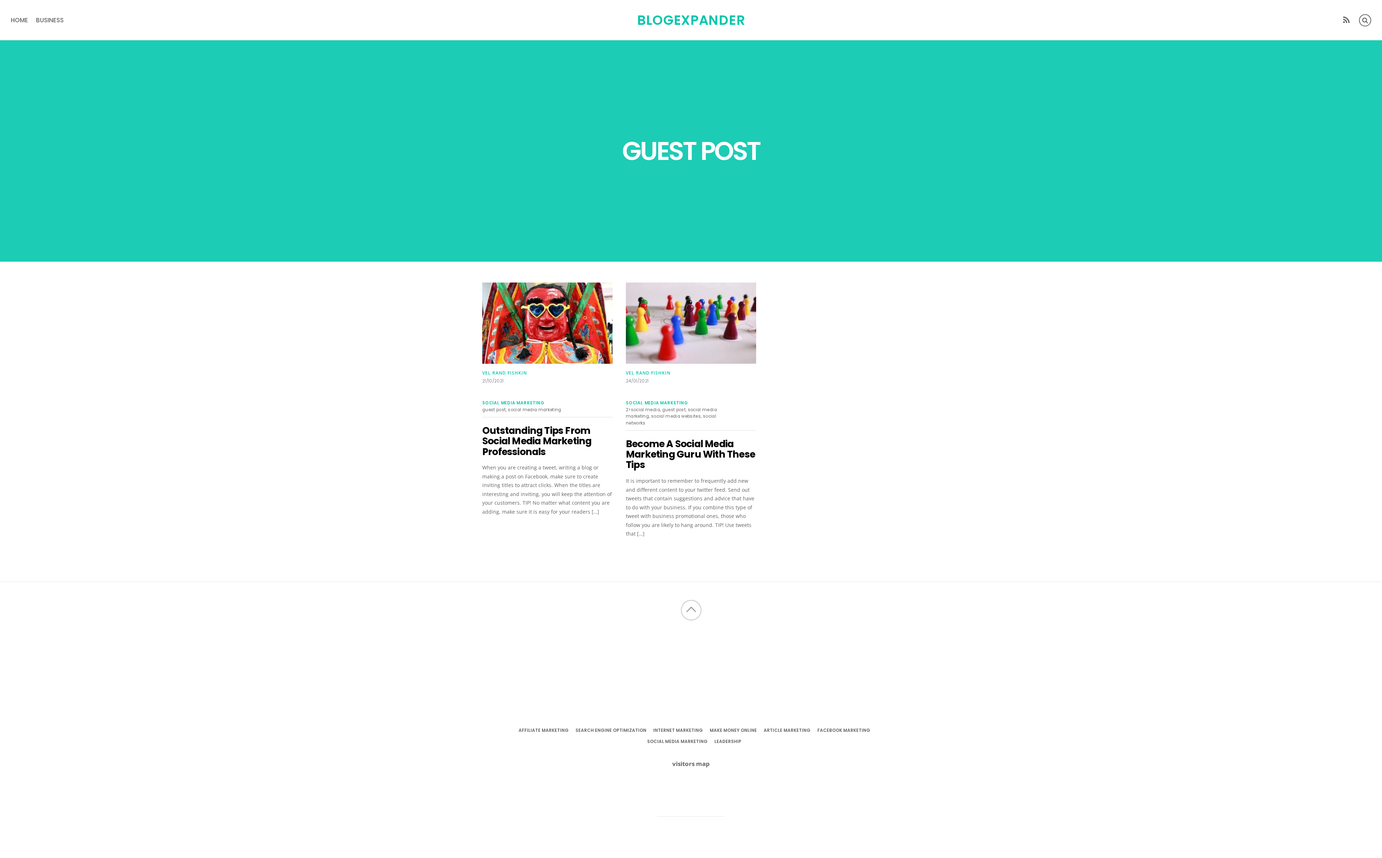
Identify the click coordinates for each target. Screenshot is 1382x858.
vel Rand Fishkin (504, 373)
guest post (494, 410)
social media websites (676, 416)
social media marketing (513, 403)
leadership (727, 741)
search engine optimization (610, 730)
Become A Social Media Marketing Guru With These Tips (690, 454)
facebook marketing (843, 730)
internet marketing (678, 730)
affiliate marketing (544, 730)
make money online (733, 730)
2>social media (643, 410)
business (50, 20)
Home (19, 20)
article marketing (787, 730)
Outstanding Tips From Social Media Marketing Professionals (536, 441)
